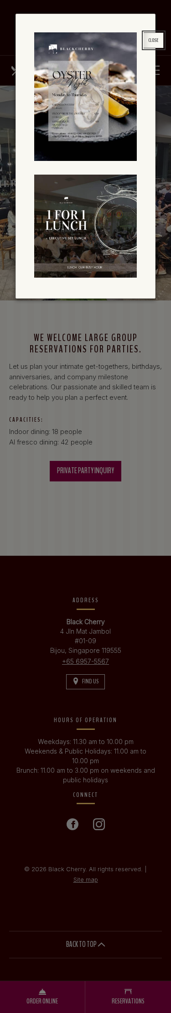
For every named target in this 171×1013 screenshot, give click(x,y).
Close (153, 40)
